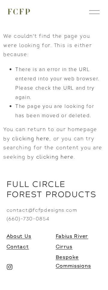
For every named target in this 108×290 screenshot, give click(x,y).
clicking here (31, 139)
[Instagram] (10, 267)
